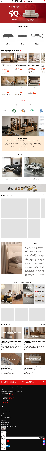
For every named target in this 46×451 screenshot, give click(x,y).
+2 (9, 73)
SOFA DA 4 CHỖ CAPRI (33, 88)
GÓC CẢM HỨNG (5, 324)
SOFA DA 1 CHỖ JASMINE (33, 65)
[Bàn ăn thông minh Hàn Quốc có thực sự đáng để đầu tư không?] (34, 358)
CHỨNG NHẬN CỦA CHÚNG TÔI (23, 105)
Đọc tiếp (2, 349)
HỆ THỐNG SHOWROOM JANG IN (8, 394)
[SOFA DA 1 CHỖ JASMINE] (34, 58)
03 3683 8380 (10, 398)
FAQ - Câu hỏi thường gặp (6, 417)
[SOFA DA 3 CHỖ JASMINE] (20, 58)
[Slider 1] (23, 12)
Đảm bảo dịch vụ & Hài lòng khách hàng (8, 426)
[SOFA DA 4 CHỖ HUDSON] (20, 81)
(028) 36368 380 (11, 405)
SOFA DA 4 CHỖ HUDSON (20, 88)
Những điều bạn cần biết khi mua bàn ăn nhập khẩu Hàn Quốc (10, 367)
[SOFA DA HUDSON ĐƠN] (7, 81)
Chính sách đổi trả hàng (5, 424)
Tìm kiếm (2, 413)
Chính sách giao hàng (5, 422)
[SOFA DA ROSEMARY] (7, 58)
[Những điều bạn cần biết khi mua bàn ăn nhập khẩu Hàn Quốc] (11, 358)
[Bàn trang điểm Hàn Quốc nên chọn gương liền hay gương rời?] (11, 333)
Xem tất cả (22, 100)
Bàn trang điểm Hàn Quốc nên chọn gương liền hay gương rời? (11, 342)
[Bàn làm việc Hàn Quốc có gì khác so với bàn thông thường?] (34, 333)
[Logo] (5, 111)
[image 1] (23, 188)
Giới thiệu (2, 415)
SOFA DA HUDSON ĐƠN (7, 88)
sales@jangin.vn (8, 406)
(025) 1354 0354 (5, 402)
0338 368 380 (12, 397)
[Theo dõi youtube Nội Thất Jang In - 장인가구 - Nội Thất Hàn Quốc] (8, 441)
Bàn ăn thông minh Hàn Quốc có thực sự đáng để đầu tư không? (33, 367)
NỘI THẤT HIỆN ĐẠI (6, 195)
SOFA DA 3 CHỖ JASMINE (20, 65)
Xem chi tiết (23, 148)
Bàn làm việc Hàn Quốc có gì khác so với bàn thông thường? (34, 342)
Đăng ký (42, 437)
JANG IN (10, 408)
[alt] (41, 111)
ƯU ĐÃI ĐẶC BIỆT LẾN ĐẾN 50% (10, 51)
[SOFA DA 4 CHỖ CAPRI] (34, 81)
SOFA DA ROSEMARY (6, 65)
